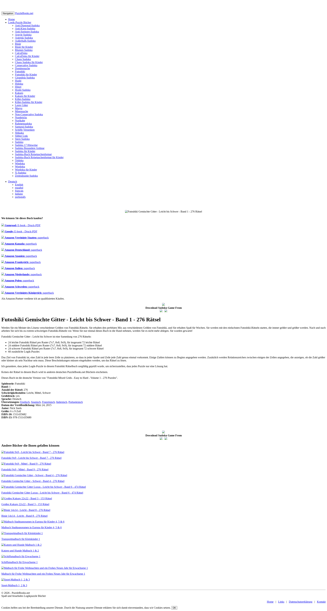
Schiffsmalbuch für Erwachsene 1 (19, 562)
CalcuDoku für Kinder (27, 56)
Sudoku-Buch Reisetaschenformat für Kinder (39, 157)
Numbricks (21, 117)
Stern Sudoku (22, 139)
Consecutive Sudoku (26, 65)
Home (11, 19)
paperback (26, 237)
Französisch (48, 402)
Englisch (25, 402)
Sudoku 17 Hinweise (26, 145)
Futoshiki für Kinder (26, 74)
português (20, 196)
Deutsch (12, 181)
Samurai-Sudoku (24, 126)
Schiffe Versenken (25, 129)
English (19, 184)
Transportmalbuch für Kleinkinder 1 (20, 539)
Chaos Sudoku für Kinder (29, 62)
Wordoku (20, 166)
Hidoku (19, 83)
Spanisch (36, 402)
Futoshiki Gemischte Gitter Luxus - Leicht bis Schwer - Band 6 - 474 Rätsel (42, 492)
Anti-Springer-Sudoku (27, 31)
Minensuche (21, 111)
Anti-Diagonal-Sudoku (27, 25)
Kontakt (321, 601)
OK (174, 608)
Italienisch (61, 402)
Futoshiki (20, 71)
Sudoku (19, 142)
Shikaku (19, 132)
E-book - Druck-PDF (22, 225)
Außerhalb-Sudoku (25, 40)
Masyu (18, 108)
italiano (19, 193)
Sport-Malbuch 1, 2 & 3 (14, 585)
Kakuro (19, 92)
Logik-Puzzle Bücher (19, 22)
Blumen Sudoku (24, 50)
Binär (18, 43)
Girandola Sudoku (25, 77)
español (19, 187)
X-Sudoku (20, 172)
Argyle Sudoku (23, 34)
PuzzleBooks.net (24, 13)
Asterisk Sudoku (24, 37)
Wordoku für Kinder (26, 169)
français (19, 190)
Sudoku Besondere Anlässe (29, 148)
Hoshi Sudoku (22, 89)
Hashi (18, 80)
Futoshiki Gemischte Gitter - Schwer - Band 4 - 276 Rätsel (32, 481)
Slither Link (21, 135)
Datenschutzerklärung (300, 601)
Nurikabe (20, 120)
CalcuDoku (21, 53)
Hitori (18, 86)
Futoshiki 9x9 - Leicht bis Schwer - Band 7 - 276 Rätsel (31, 457)
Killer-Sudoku (22, 99)
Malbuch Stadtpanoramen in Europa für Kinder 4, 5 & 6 (31, 527)
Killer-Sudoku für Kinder (28, 102)
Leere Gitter (21, 105)
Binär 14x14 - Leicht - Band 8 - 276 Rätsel (24, 515)
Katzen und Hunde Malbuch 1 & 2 (20, 550)
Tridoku (19, 160)
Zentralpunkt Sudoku (26, 175)
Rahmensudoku (23, 123)
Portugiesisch (75, 402)
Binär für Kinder (24, 46)
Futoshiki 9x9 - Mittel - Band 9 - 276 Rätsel (24, 469)
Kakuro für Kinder (25, 96)
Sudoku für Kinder (25, 151)
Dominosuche (22, 68)
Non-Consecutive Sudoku (29, 114)
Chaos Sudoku (23, 59)
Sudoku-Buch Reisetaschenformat (33, 154)
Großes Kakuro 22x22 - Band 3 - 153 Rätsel (25, 504)
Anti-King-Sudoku (25, 28)
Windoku (20, 163)
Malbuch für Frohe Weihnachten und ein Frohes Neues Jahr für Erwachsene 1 (43, 573)
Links (281, 601)
